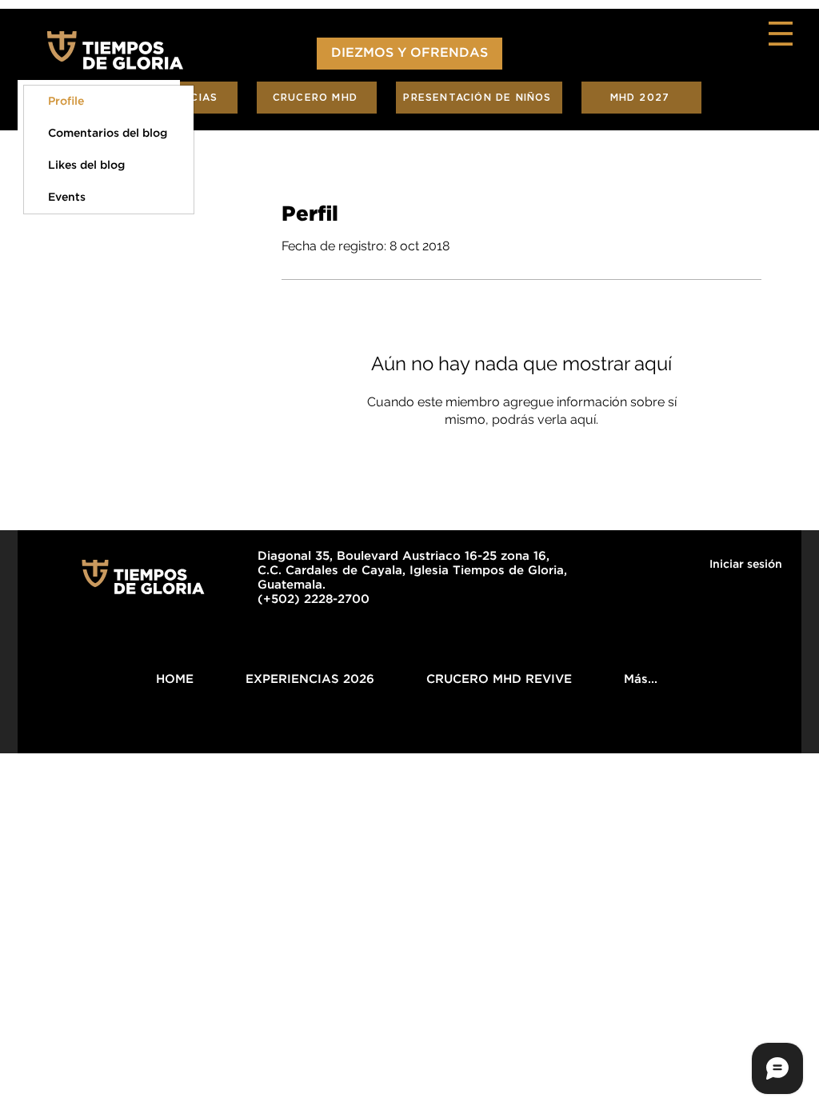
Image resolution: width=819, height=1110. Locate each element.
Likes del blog (86, 165)
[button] (781, 34)
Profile (66, 101)
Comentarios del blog (107, 133)
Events (67, 197)
